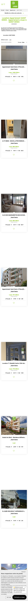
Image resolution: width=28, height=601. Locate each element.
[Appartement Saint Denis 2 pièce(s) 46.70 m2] (14, 277)
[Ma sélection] (4, 4)
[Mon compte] (2, 4)
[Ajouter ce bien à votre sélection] (14, 81)
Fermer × (24, 571)
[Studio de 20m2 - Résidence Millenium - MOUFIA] (14, 425)
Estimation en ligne (19, 597)
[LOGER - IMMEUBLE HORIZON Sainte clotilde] (14, 4)
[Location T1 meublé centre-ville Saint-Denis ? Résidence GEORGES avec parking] (14, 351)
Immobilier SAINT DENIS (9, 35)
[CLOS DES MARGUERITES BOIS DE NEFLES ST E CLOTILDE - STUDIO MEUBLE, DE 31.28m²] (14, 203)
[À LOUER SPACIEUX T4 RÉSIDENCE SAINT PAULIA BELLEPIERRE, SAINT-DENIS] (14, 499)
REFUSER (9, 597)
